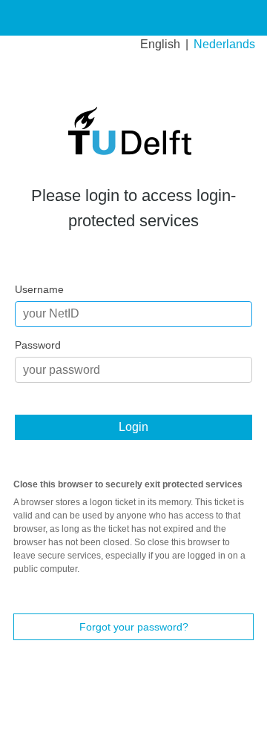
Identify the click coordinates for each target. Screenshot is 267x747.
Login (133, 427)
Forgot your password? (133, 627)
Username (39, 289)
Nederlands (224, 44)
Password (38, 345)
